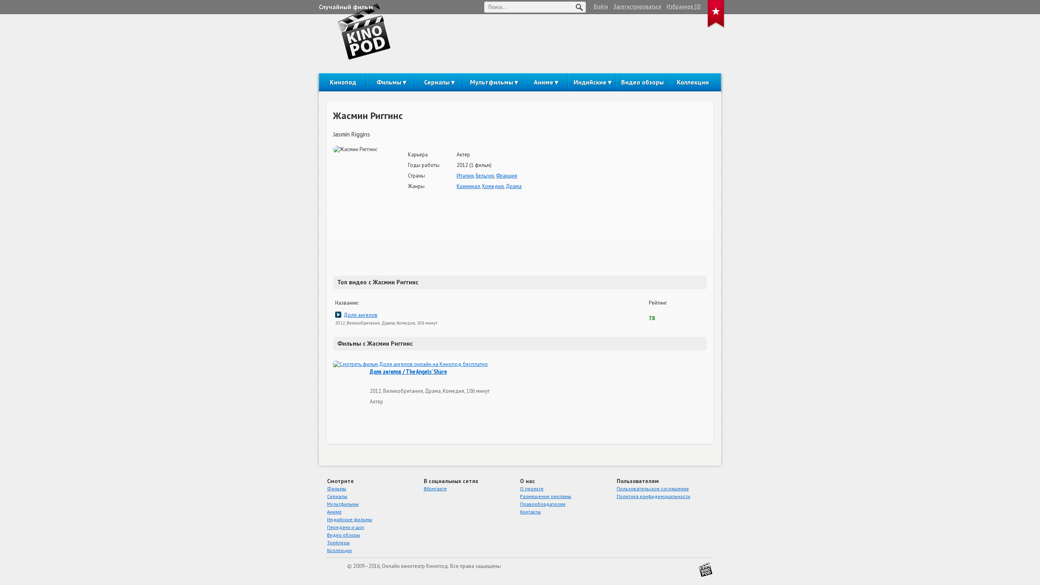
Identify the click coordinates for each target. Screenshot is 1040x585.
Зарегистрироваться (637, 6)
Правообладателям (543, 504)
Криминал (468, 186)
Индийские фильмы (349, 519)
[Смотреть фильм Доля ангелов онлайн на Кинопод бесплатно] (410, 364)
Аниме (543, 82)
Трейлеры (338, 543)
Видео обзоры (642, 82)
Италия (465, 175)
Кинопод (343, 82)
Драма (514, 186)
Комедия (493, 186)
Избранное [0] (684, 6)
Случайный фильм (346, 7)
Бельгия (485, 175)
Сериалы (437, 82)
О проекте (532, 488)
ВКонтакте (435, 488)
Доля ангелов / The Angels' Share (408, 371)
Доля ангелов (360, 315)
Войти (601, 6)
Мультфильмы (491, 82)
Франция (506, 175)
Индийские (590, 82)
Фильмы (389, 82)
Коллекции (693, 82)
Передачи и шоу (345, 527)
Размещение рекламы (545, 496)
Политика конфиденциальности (653, 496)
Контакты (530, 512)
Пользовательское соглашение (653, 488)
